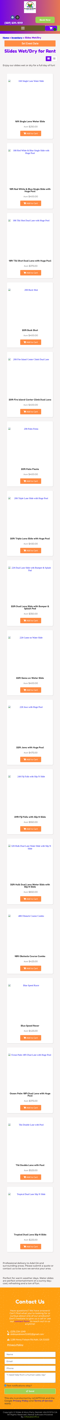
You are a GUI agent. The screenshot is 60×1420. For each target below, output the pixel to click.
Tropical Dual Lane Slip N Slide (30, 1234)
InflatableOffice (31, 1417)
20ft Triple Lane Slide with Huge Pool (30, 538)
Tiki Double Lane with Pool (30, 1165)
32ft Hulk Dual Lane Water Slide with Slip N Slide (30, 885)
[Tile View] (48, 58)
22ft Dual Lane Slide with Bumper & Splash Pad (30, 607)
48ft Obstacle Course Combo (30, 956)
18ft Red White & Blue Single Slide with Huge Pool (30, 190)
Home (6, 37)
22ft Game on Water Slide (30, 678)
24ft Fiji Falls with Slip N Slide (30, 816)
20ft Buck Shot (30, 330)
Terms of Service (43, 1400)
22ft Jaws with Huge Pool (30, 747)
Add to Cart (32, 133)
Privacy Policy (15, 1345)
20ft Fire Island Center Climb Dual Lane (30, 399)
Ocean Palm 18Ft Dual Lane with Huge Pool (30, 1094)
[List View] (54, 58)
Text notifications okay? (19, 1385)
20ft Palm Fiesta (30, 469)
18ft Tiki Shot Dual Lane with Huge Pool (30, 260)
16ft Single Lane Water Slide (30, 121)
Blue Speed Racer (30, 1025)
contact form (22, 1321)
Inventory (17, 37)
